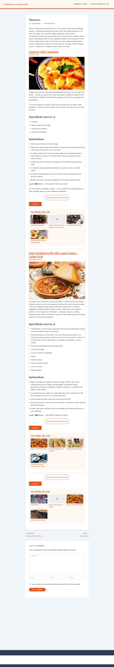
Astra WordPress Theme (79, 660)
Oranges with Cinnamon (44, 51)
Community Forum (80, 4)
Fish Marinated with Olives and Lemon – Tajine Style (53, 254)
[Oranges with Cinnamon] (57, 88)
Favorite (34, 204)
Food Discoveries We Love (99, 4)
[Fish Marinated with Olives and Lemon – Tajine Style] (57, 298)
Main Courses (32, 259)
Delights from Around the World (16, 4)
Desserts (31, 54)
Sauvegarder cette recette (57, 197)
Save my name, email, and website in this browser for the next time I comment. (55, 584)
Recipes (37, 54)
